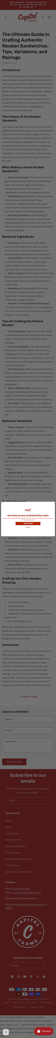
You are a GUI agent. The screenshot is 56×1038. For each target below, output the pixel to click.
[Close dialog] (2, 502)
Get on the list (28, 523)
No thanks (28, 527)
